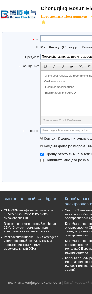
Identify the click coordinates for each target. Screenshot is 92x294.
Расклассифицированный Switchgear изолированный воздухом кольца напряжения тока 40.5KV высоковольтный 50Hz (31, 242)
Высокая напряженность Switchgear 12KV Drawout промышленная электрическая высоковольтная (30, 227)
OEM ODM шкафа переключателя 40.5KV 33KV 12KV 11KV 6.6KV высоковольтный (28, 214)
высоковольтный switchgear (30, 199)
